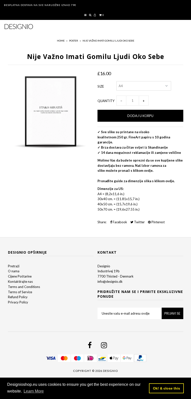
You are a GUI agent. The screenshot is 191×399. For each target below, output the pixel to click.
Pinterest (158, 222)
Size (100, 86)
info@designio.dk (110, 282)
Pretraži (13, 266)
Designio (103, 266)
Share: (101, 222)
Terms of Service (20, 292)
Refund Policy (18, 297)
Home (61, 40)
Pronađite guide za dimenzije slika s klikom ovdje (135, 181)
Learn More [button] (34, 391)
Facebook (119, 222)
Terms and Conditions (24, 287)
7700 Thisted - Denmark (115, 276)
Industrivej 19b (108, 271)
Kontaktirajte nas (20, 282)
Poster (73, 40)
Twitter (139, 222)
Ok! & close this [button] (166, 388)
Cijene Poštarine (20, 276)
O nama (13, 271)
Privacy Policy (18, 302)
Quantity (105, 101)
